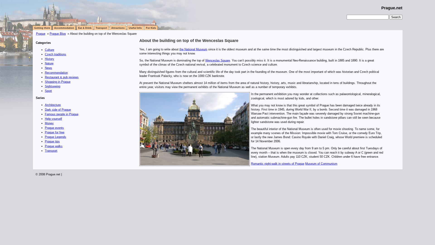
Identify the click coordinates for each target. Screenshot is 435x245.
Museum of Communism (321, 163)
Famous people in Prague (61, 114)
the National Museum (193, 49)
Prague (40, 33)
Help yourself (53, 118)
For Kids (151, 28)
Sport (48, 91)
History (49, 59)
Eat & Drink (85, 28)
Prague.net (391, 8)
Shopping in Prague (57, 81)
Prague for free (54, 132)
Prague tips (52, 141)
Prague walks (54, 146)
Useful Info (135, 28)
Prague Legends (55, 137)
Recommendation (56, 72)
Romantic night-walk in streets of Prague (277, 163)
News (48, 68)
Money (49, 123)
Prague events (54, 128)
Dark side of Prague (58, 109)
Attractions (118, 28)
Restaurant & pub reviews (62, 77)
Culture (49, 49)
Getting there (42, 28)
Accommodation (64, 28)
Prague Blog (58, 33)
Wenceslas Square (217, 60)
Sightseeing (52, 86)
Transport (101, 28)
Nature (49, 63)
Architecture (53, 105)
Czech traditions (55, 54)
